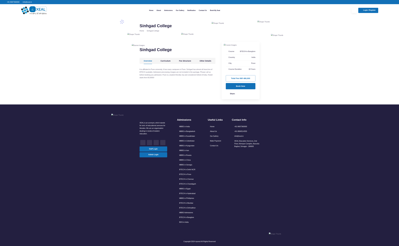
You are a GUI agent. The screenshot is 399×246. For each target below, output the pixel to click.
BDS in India (184, 222)
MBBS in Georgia (185, 165)
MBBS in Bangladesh (187, 131)
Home (151, 10)
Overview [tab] (148, 61)
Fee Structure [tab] (185, 61)
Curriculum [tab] (166, 61)
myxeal (198, 241)
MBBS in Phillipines (186, 198)
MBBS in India (184, 126)
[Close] (396, 3)
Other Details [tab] (205, 61)
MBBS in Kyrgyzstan (186, 146)
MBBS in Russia (185, 155)
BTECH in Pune (185, 174)
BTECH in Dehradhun (187, 208)
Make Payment (215, 141)
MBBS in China (185, 160)
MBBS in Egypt (184, 189)
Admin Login (153, 154)
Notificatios (191, 10)
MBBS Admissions (186, 212)
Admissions (168, 10)
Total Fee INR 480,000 (240, 78)
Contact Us (203, 10)
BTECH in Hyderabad (187, 193)
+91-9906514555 (240, 131)
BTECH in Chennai (186, 179)
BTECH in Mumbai (186, 203)
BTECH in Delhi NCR (187, 169)
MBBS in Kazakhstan (187, 136)
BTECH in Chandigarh (187, 184)
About (158, 10)
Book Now (240, 86)
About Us (213, 131)
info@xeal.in (27, 2)
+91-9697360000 (240, 126)
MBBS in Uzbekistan (187, 141)
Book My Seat (215, 10)
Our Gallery (180, 10)
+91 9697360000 (12, 2)
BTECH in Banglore (186, 217)
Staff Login (153, 149)
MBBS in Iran (184, 150)
